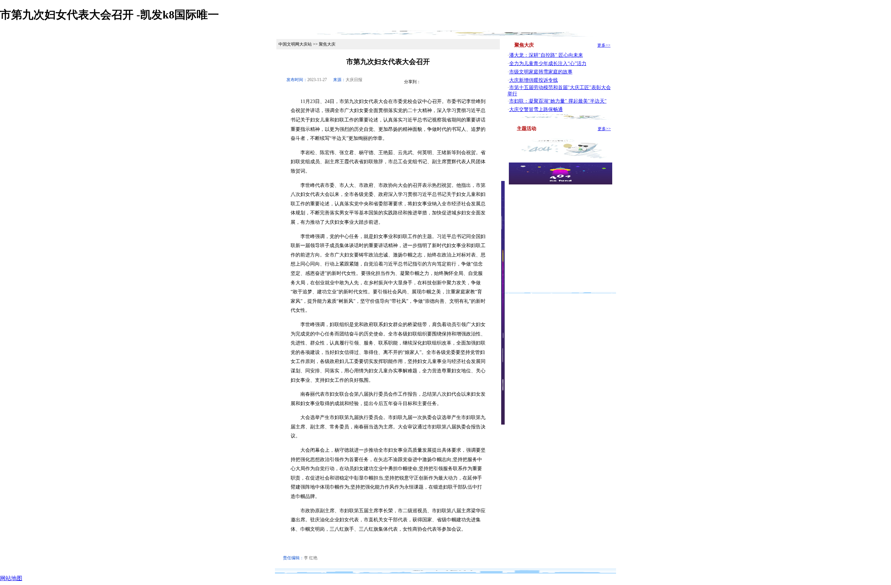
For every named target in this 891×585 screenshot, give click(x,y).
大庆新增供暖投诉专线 (533, 80)
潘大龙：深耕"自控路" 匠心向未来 (546, 55)
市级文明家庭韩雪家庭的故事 (541, 71)
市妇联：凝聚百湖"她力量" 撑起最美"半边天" (558, 101)
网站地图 (11, 578)
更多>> (603, 45)
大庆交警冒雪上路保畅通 (536, 109)
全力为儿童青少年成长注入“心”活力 (547, 63)
